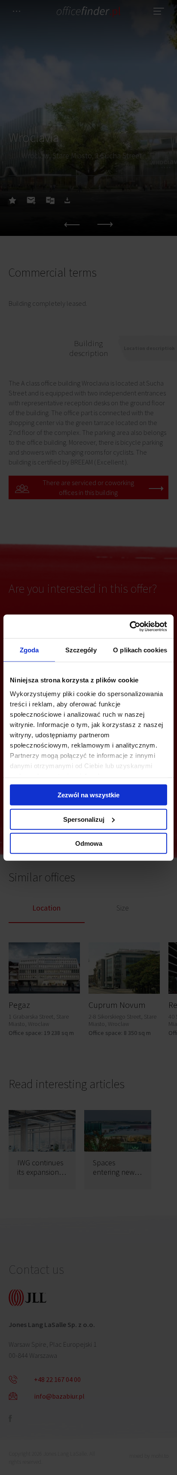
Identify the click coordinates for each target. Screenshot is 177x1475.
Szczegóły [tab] (81, 650)
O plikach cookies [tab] (140, 650)
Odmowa (88, 843)
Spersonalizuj (83, 819)
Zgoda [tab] (29, 650)
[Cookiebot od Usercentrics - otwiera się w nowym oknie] (129, 626)
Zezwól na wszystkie (88, 795)
